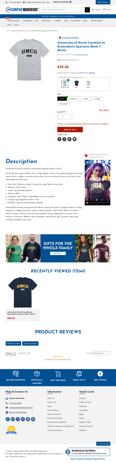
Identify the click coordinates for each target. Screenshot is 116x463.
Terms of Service (54, 414)
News (81, 418)
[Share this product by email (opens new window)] (74, 139)
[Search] (87, 9)
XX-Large (63, 104)
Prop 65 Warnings (54, 418)
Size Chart (104, 110)
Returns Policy (85, 402)
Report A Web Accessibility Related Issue (87, 459)
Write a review (14, 343)
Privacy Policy (52, 410)
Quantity (61, 112)
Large (85, 99)
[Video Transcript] (91, 162)
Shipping (83, 406)
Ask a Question (31, 343)
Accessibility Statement (56, 422)
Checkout (104, 2)
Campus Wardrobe (20, 451)
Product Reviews (58, 332)
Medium (73, 99)
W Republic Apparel (70, 38)
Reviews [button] (9, 353)
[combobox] (65, 9)
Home (8, 31)
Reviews (82, 398)
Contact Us (51, 402)
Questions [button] (22, 353)
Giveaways (83, 410)
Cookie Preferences (54, 430)
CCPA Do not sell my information (60, 426)
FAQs (49, 406)
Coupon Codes (85, 422)
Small (62, 99)
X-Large (97, 99)
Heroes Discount (86, 426)
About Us (51, 398)
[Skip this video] (87, 162)
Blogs (81, 414)
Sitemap (82, 430)
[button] (27, 21)
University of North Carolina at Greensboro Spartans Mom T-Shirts (35, 31)
